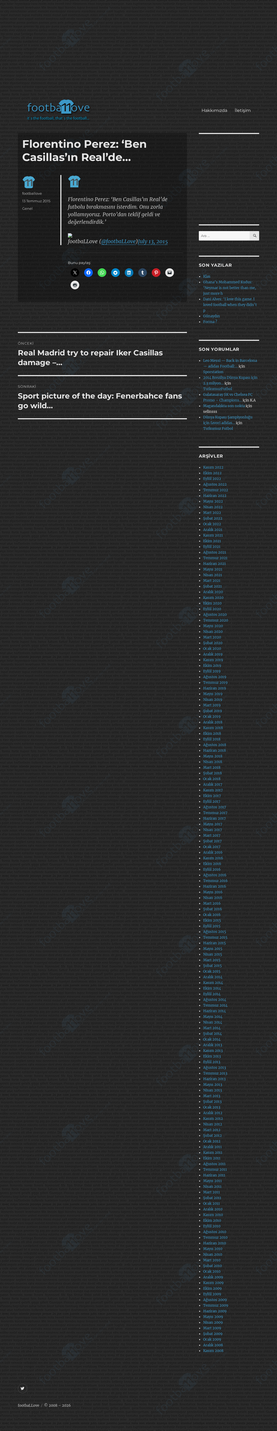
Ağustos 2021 (214, 552)
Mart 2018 (211, 767)
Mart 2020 (212, 637)
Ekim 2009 (212, 1288)
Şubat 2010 (212, 1266)
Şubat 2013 (212, 1101)
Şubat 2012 (212, 1135)
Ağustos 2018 (214, 745)
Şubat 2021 (212, 586)
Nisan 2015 (212, 954)
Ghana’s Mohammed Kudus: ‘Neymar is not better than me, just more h (229, 288)
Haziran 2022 (214, 495)
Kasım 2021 (213, 535)
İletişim (243, 110)
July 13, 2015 (153, 241)
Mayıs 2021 (212, 569)
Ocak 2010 (211, 1271)
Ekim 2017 (212, 796)
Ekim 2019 (212, 665)
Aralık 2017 (212, 784)
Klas (206, 276)
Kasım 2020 (213, 597)
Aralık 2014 (212, 977)
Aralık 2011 (212, 1147)
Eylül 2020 (212, 609)
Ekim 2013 (212, 1056)
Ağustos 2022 (215, 484)
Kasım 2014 (213, 982)
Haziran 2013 (214, 1079)
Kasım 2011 (212, 1152)
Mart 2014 (211, 1028)
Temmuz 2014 (215, 1005)
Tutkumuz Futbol (218, 428)
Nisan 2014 (212, 1022)
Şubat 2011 (212, 1198)
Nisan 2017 (212, 830)
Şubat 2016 (212, 909)
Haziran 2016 (214, 886)
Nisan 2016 (212, 897)
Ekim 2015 (212, 920)
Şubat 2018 (212, 773)
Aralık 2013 (212, 1045)
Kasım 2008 (213, 1350)
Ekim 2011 (211, 1158)
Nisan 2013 (212, 1090)
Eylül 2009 (212, 1294)
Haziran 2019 (214, 688)
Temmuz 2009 (215, 1305)
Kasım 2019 (213, 660)
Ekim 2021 (212, 541)
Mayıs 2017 (212, 824)
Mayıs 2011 (212, 1181)
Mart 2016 (212, 903)
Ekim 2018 (212, 733)
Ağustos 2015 (214, 931)
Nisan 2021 (212, 575)
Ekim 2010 (212, 1220)
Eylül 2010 (211, 1226)
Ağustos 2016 (214, 875)
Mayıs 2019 (213, 694)
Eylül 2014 (211, 994)
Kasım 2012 (213, 1118)
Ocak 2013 (211, 1107)
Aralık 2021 (212, 529)
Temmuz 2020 (215, 620)
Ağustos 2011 (214, 1164)
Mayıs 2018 (212, 756)
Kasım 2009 (213, 1283)
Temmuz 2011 (215, 1169)
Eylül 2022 (212, 478)
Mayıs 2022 (213, 501)
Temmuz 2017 (215, 813)
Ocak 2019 (212, 716)
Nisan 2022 (213, 507)
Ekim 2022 (212, 473)
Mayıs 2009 (213, 1317)
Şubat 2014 (212, 1033)
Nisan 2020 (213, 631)
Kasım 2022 (213, 467)
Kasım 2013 (213, 1050)
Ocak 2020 (212, 648)
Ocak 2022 (212, 524)
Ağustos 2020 (215, 614)
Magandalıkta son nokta (224, 406)
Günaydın (211, 316)
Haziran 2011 (214, 1175)
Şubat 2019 (212, 711)
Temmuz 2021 (215, 558)
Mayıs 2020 (213, 626)
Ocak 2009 (212, 1339)
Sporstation (213, 372)
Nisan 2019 (212, 699)
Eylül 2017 (211, 801)
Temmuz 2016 (215, 880)
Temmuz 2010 (215, 1237)
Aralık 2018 (212, 722)
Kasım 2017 (213, 790)
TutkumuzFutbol (217, 389)
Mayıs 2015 (212, 948)
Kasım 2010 (213, 1215)
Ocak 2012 (211, 1141)
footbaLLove (28, 1405)
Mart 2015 (211, 960)
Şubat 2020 (212, 643)
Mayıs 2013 (212, 1084)
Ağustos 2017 (214, 807)
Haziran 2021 (214, 563)
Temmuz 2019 (215, 682)
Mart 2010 (211, 1260)
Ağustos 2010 (214, 1232)
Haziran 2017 (214, 818)
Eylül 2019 (212, 671)
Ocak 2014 (211, 1039)
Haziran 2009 (215, 1311)
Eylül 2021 (211, 546)
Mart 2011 (211, 1192)
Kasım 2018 (213, 728)
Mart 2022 (212, 512)
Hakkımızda (214, 110)
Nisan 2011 (212, 1186)
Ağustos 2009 (215, 1300)
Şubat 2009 (213, 1334)
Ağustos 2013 (214, 1067)
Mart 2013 (211, 1096)
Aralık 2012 (212, 1113)
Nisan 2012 (212, 1124)
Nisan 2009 (213, 1322)
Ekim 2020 (212, 603)
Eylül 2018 (211, 739)
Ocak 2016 (212, 914)
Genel (27, 208)
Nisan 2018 (212, 762)
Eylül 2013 (211, 1062)
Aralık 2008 (213, 1345)
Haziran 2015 (214, 943)
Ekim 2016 (212, 864)
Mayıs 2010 (212, 1249)
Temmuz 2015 (215, 937)
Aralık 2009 (213, 1277)
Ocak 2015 (211, 971)
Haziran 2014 (214, 1011)
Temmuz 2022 (215, 490)
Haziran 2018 (214, 750)
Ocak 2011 (211, 1203)
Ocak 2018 (211, 779)
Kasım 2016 (213, 858)
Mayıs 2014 (212, 1016)
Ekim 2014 (212, 988)
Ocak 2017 (211, 847)
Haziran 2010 (214, 1243)
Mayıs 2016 (213, 892)
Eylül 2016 (212, 869)
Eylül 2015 (211, 926)
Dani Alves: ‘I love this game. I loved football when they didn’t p (230, 305)
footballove (32, 193)
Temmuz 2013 (215, 1073)
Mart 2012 (211, 1130)
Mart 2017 (211, 835)
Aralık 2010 (212, 1209)
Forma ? (210, 322)
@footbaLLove (118, 241)
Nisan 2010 (212, 1254)
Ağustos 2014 (214, 999)
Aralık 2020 (213, 592)
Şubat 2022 (212, 518)
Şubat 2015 (212, 965)
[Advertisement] (139, 52)
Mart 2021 (211, 580)
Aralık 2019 (213, 654)
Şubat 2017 (212, 841)
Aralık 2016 (213, 852)
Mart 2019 (212, 705)
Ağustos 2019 (214, 677)
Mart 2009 (212, 1328)
